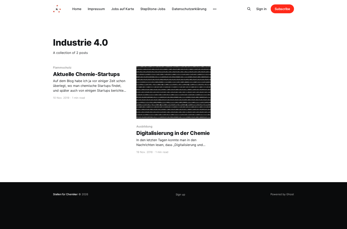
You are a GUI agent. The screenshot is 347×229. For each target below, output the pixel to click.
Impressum (96, 9)
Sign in (261, 9)
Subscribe (282, 9)
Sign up (180, 194)
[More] (215, 9)
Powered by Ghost (282, 194)
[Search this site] (249, 9)
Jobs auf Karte (122, 9)
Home (76, 9)
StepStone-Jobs (152, 9)
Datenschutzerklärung (189, 9)
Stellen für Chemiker (65, 194)
